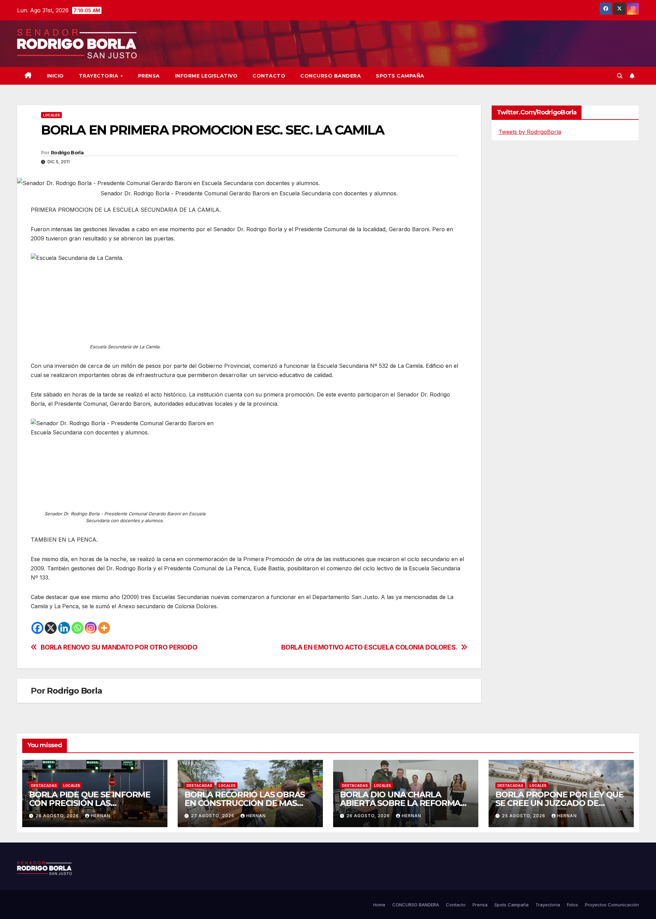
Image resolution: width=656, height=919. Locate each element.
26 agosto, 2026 (368, 815)
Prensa (149, 76)
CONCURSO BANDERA (330, 76)
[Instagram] (91, 628)
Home (379, 904)
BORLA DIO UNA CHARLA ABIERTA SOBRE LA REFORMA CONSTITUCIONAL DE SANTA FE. (405, 803)
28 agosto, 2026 (58, 815)
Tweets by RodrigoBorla (529, 131)
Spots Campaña (511, 904)
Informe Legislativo (206, 76)
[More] (104, 628)
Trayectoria (99, 76)
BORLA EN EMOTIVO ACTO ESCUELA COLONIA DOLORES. (369, 647)
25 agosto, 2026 (524, 815)
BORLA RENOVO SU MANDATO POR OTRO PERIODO (119, 647)
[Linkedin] (64, 628)
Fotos (572, 904)
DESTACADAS (44, 785)
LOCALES (51, 115)
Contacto (268, 76)
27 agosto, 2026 (213, 815)
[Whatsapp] (77, 628)
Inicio (55, 76)
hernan (100, 815)
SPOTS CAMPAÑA (400, 76)
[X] (51, 628)
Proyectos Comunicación (612, 904)
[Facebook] (37, 628)
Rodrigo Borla (67, 153)
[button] (620, 75)
